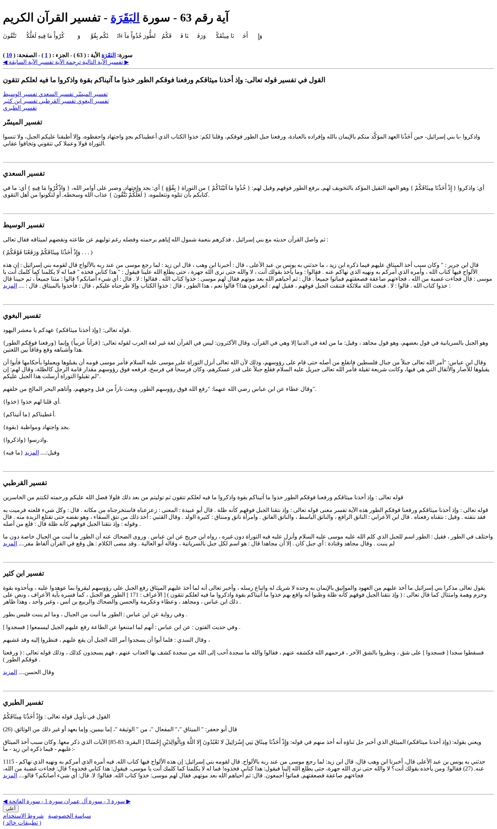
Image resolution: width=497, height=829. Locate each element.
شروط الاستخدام (23, 816)
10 (9, 55)
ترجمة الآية (67, 62)
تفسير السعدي (57, 94)
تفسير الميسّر (91, 94)
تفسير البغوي (93, 101)
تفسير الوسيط (21, 94)
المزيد (10, 286)
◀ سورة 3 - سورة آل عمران (64, 801)
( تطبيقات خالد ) (22, 823)
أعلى (11, 808)
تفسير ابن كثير (21, 101)
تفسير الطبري (20, 108)
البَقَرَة (125, 17)
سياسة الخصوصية (69, 816)
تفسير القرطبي (58, 101)
